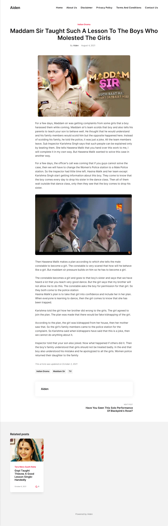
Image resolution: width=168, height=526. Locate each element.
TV (70, 371)
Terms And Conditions (128, 7)
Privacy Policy (104, 7)
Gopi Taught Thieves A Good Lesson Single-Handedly (24, 475)
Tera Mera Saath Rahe (25, 467)
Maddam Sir (59, 371)
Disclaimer (87, 7)
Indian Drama (84, 24)
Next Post (109, 407)
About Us (71, 7)
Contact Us (151, 7)
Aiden (15, 7)
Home (59, 7)
